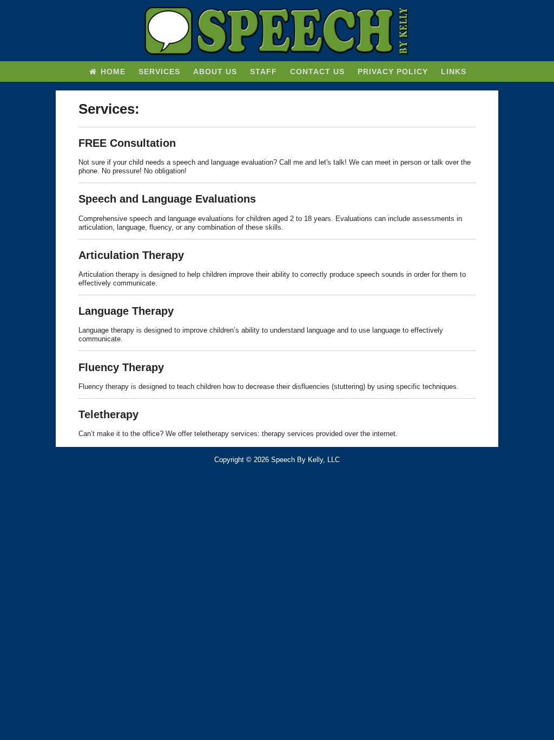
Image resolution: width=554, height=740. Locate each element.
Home (112, 71)
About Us (215, 71)
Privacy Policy (393, 71)
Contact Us (317, 71)
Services (159, 71)
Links (453, 71)
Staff (263, 71)
